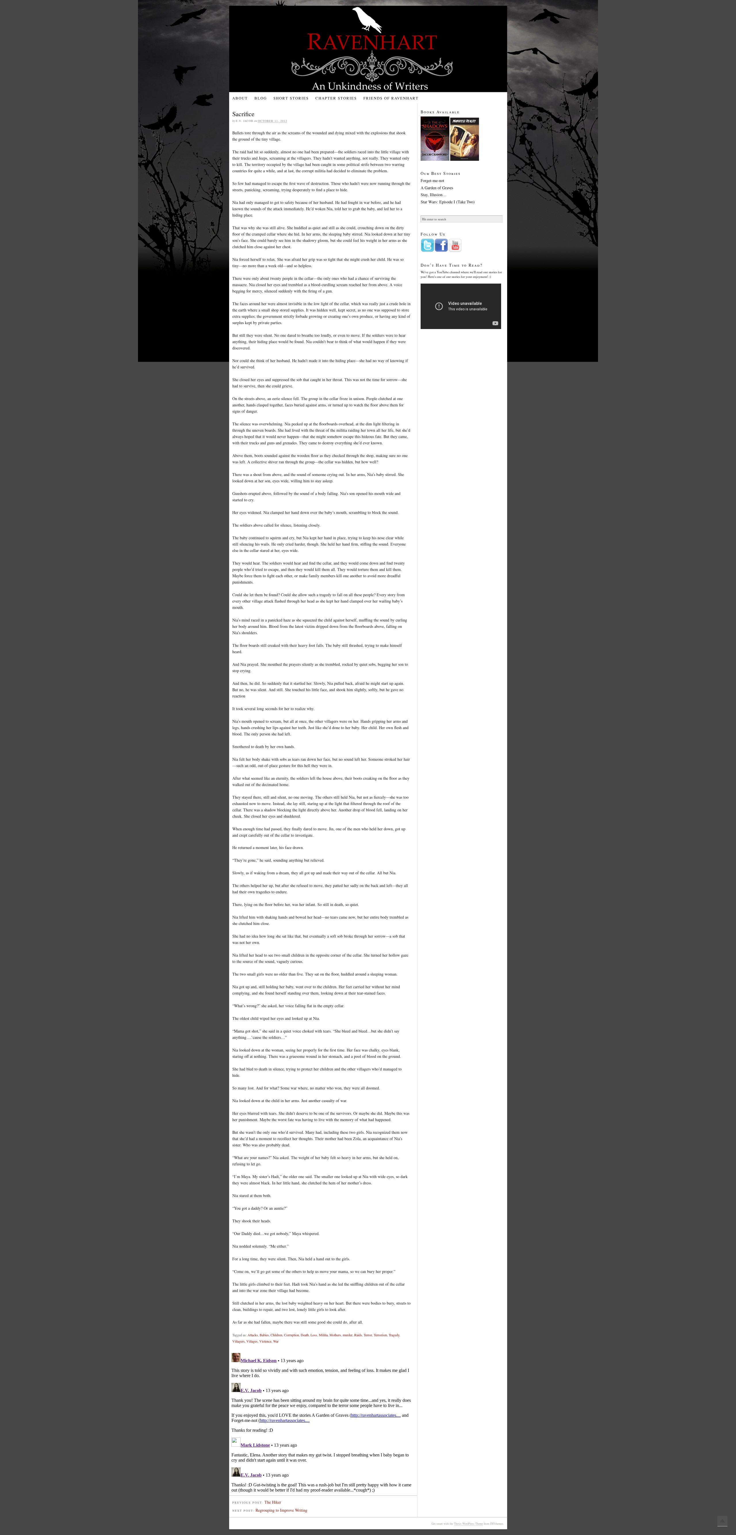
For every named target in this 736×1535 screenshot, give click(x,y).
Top (722, 1521)
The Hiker (272, 1502)
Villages (252, 1341)
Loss (313, 1335)
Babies (264, 1335)
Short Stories (291, 98)
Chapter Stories (336, 98)
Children (276, 1335)
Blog (260, 98)
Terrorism (380, 1335)
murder (347, 1335)
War (276, 1341)
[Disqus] (323, 1422)
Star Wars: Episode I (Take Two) (448, 201)
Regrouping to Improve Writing (281, 1510)
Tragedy (394, 1335)
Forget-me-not (432, 180)
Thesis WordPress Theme (468, 1523)
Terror (368, 1335)
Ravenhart (373, 49)
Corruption (291, 1335)
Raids (358, 1335)
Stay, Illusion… (433, 194)
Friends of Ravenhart (391, 98)
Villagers (238, 1341)
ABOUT (240, 98)
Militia (323, 1335)
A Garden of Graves (437, 187)
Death (305, 1335)
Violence (265, 1341)
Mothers (335, 1335)
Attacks (253, 1335)
